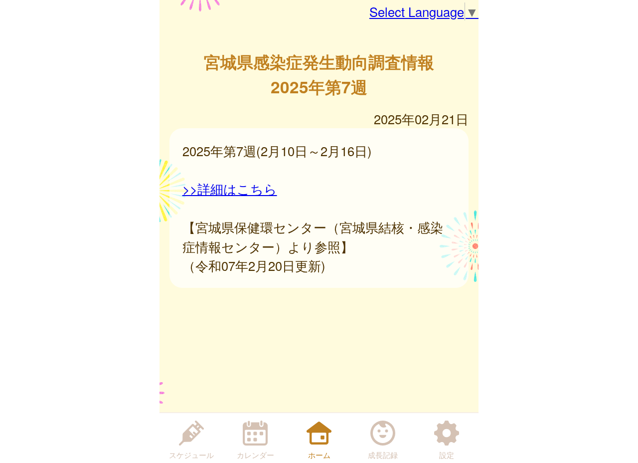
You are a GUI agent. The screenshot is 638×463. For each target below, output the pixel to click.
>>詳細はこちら (229, 189)
